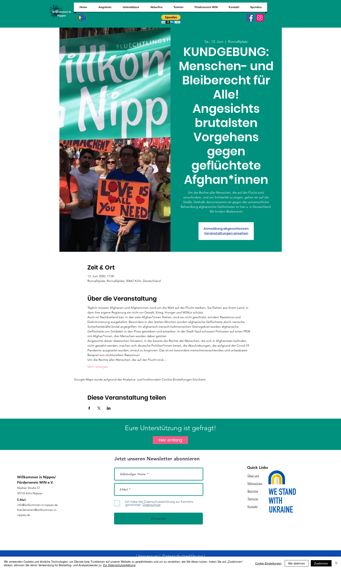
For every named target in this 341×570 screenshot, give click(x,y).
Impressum (148, 556)
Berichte (252, 491)
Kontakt (252, 506)
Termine (252, 499)
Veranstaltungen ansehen (226, 233)
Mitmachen (254, 483)
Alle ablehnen (296, 563)
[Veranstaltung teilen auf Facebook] (89, 408)
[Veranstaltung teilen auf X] (99, 408)
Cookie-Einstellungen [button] (268, 563)
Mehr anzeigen (97, 366)
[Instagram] (260, 17)
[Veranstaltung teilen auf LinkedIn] (109, 408)
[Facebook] (250, 17)
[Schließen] (336, 563)
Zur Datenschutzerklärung (119, 565)
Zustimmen (321, 563)
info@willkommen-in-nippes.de (37, 505)
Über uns (253, 476)
